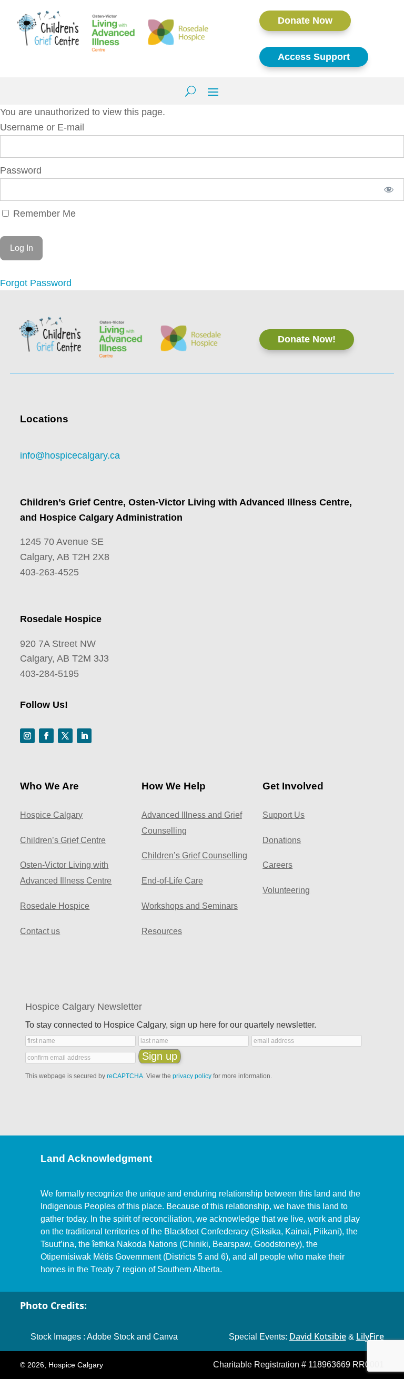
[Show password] (389, 189)
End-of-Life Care (172, 880)
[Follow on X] (65, 735)
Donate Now (305, 20)
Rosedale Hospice (54, 905)
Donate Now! (307, 339)
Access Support (314, 57)
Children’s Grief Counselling (194, 855)
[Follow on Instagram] (27, 735)
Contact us (40, 931)
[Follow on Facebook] (46, 735)
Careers (277, 864)
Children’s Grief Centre (63, 840)
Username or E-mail (42, 127)
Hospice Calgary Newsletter (83, 1006)
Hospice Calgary (51, 814)
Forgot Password (36, 283)
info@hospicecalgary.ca (70, 455)
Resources (162, 931)
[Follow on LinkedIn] (84, 735)
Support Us (283, 814)
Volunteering (286, 890)
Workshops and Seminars (190, 905)
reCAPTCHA (125, 1076)
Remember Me (43, 213)
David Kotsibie (317, 1336)
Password (21, 170)
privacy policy (192, 1076)
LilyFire (370, 1336)
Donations (281, 840)
